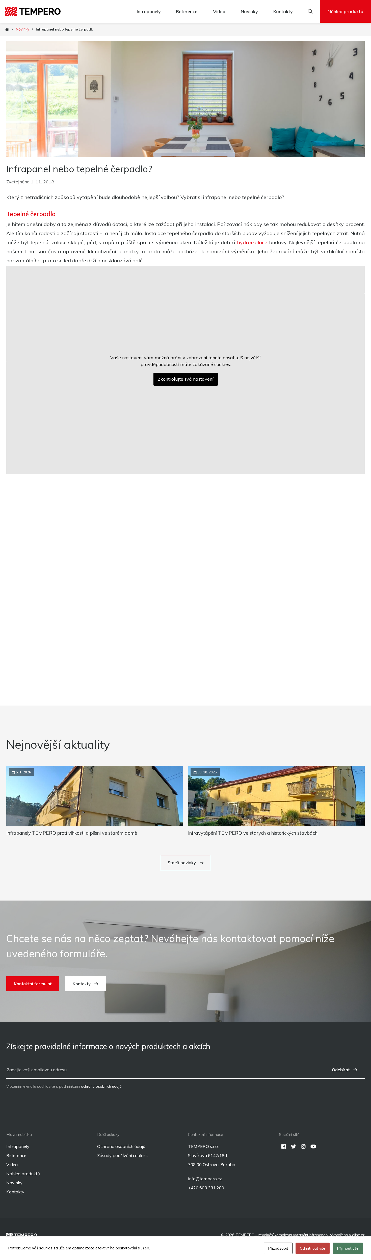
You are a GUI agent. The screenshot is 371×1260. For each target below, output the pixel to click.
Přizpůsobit (278, 1248)
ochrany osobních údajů (101, 1086)
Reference (186, 11)
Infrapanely (149, 11)
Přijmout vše (348, 1248)
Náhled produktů (345, 11)
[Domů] (7, 29)
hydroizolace (252, 242)
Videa (219, 11)
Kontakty (283, 11)
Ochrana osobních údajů (121, 1146)
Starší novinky (182, 862)
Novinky (249, 11)
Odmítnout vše (312, 1248)
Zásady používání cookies (122, 1155)
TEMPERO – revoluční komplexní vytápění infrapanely (281, 1235)
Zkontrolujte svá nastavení (186, 379)
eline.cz (358, 1235)
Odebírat (341, 1069)
